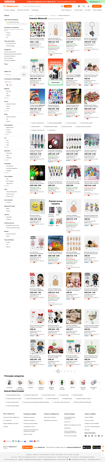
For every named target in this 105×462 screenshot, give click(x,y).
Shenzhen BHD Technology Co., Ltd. (73, 83)
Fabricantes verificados (50, 417)
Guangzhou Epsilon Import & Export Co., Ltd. (37, 113)
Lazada (52, 454)
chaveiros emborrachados (13, 405)
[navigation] (15, 193)
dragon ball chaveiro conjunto (84, 398)
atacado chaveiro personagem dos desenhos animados (36, 402)
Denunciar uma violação (70, 435)
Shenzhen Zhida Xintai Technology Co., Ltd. (73, 115)
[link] (103, 446)
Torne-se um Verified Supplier (92, 426)
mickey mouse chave (67, 126)
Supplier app (41, 447)
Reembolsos (67, 428)
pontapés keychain (67, 398)
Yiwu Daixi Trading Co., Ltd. (72, 50)
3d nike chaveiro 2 (36, 126)
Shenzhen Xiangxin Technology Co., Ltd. (37, 46)
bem (24, 67)
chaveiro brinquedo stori (53, 398)
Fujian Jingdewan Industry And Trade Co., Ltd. (91, 83)
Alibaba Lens (12, 446)
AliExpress (29, 454)
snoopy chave (52, 130)
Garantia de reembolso (29, 420)
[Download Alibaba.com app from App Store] (87, 447)
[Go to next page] (74, 371)
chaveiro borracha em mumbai (14, 398)
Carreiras (5, 426)
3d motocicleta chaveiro (87, 123)
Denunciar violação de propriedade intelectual (70, 432)
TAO (65, 454)
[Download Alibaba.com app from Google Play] (97, 447)
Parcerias (87, 429)
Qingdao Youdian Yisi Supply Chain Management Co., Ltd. (55, 113)
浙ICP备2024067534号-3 (94, 459)
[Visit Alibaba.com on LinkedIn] (89, 436)
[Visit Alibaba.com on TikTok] (102, 436)
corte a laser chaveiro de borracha (62, 402)
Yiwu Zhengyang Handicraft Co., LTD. (37, 191)
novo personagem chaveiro (49, 395)
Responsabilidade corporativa (10, 423)
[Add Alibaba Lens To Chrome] (27, 447)
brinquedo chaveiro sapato (51, 126)
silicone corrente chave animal (84, 126)
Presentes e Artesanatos (41, 15)
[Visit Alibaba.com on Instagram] (95, 436)
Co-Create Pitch (7, 420)
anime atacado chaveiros (13, 402)
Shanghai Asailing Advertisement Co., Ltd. (37, 158)
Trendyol (70, 454)
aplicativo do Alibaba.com (74, 447)
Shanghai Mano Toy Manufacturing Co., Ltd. (37, 83)
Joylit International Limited (91, 158)
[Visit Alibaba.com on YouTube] (99, 436)
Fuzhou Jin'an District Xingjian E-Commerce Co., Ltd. (55, 53)
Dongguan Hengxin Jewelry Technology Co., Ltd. (91, 117)
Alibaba (31, 15)
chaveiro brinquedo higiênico (55, 123)
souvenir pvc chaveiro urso (38, 130)
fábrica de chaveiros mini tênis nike (83, 402)
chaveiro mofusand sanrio (38, 123)
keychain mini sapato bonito (31, 395)
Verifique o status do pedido (92, 423)
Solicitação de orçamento (50, 420)
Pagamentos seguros (29, 417)
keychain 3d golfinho (78, 395)
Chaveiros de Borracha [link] (64, 15)
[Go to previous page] (54, 371)
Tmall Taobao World (44, 454)
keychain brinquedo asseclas (13, 395)
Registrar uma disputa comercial (72, 425)
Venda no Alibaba (89, 417)
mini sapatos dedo (64, 395)
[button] (62, 6)
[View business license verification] (67, 459)
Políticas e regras (28, 434)
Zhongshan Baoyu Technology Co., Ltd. (91, 193)
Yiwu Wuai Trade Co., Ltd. (54, 191)
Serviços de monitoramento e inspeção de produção (31, 430)
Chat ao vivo (67, 421)
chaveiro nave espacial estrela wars (34, 398)
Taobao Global (59, 454)
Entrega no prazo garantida (30, 423)
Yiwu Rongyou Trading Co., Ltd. (91, 49)
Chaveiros (53, 15)
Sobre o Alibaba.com (8, 413)
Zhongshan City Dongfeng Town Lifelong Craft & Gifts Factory (73, 191)
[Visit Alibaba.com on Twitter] (92, 436)
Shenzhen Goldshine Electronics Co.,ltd (55, 160)
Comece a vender (89, 420)
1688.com (35, 454)
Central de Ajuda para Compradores (69, 418)
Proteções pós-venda (29, 426)
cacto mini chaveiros (71, 123)
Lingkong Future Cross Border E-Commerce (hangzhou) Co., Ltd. (73, 158)
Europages (76, 454)
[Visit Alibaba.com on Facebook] (86, 436)
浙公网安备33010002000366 (79, 459)
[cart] (84, 6)
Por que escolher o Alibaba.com (11, 417)
